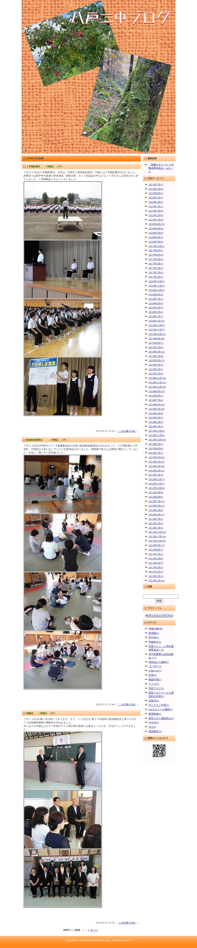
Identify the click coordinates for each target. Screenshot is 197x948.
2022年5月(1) (156, 197)
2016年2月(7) (156, 316)
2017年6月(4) (156, 255)
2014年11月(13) (157, 382)
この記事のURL (127, 431)
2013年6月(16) (156, 457)
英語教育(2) (155, 731)
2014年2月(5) (156, 422)
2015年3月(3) (156, 365)
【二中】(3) (155, 666)
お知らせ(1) (155, 670)
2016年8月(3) (156, 294)
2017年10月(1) (156, 246)
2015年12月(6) (156, 325)
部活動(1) (154, 633)
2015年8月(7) (156, 343)
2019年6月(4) (156, 228)
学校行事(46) (156, 628)
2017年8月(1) (156, 250)
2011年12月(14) (157, 532)
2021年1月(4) (156, 219)
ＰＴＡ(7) (154, 684)
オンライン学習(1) (159, 705)
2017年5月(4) (156, 259)
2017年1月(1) (156, 277)
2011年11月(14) (157, 536)
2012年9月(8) (156, 492)
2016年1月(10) (156, 321)
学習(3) (152, 675)
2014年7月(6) (156, 400)
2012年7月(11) (156, 501)
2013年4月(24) (156, 466)
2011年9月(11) (156, 545)
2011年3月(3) (156, 572)
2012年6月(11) (156, 506)
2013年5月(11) (156, 462)
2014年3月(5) (156, 417)
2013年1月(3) (156, 475)
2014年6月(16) (156, 404)
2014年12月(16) (157, 378)
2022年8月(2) (156, 193)
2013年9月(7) (156, 444)
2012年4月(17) (156, 514)
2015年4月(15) (156, 360)
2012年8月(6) (156, 497)
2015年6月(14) (156, 352)
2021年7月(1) (156, 206)
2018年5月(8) (156, 242)
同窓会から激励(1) (159, 662)
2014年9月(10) (156, 391)
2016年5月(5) (156, 307)
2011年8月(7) (156, 549)
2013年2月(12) (156, 470)
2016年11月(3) (156, 286)
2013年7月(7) (156, 453)
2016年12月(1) (156, 281)
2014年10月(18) (157, 387)
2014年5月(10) (156, 409)
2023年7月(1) (156, 184)
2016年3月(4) (156, 312)
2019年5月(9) (156, 233)
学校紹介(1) (155, 642)
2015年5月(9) (156, 356)
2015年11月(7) (156, 329)
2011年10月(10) (157, 541)
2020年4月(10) (156, 224)
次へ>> (94, 930)
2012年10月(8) (156, 488)
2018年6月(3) (156, 237)
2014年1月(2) (156, 426)
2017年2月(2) (156, 272)
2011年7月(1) (156, 554)
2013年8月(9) (156, 448)
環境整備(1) (155, 714)
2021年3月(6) (156, 211)
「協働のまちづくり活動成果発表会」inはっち (161, 168)
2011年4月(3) (156, 567)
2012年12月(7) (156, 479)
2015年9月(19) (156, 338)
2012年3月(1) (156, 519)
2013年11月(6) (156, 435)
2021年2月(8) (156, 215)
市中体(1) (154, 637)
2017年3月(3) (156, 268)
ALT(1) (152, 727)
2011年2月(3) (156, 576)
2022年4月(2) (156, 202)
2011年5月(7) (156, 563)
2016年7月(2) (156, 299)
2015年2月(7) (156, 369)
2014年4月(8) (156, 413)
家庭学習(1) (155, 679)
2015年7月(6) (156, 347)
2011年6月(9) (156, 558)
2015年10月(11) (157, 334)
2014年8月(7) (156, 396)
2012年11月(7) (156, 483)
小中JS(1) (154, 722)
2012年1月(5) (156, 528)
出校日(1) (154, 700)
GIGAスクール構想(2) (160, 709)
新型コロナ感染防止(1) (161, 718)
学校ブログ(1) (156, 688)
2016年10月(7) (156, 290)
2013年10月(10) (157, 439)
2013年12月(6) (156, 431)
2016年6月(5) (156, 303)
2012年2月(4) (156, 523)
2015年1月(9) (156, 373)
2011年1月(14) (156, 580)
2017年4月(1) (156, 263)
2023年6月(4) (156, 189)
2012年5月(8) (156, 510)
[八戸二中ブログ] (98, 152)
